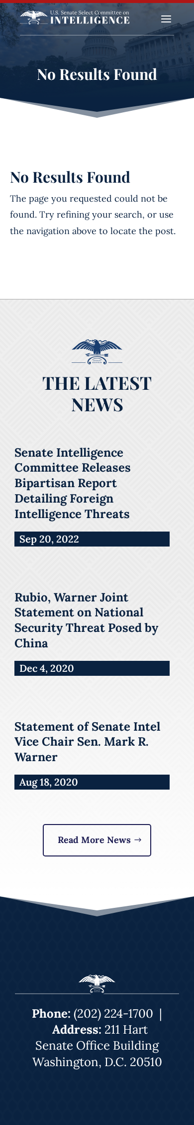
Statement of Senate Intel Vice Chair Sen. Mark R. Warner (87, 742)
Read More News (94, 839)
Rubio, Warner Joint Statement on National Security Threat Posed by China (86, 620)
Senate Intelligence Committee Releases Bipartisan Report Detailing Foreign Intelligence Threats (72, 483)
